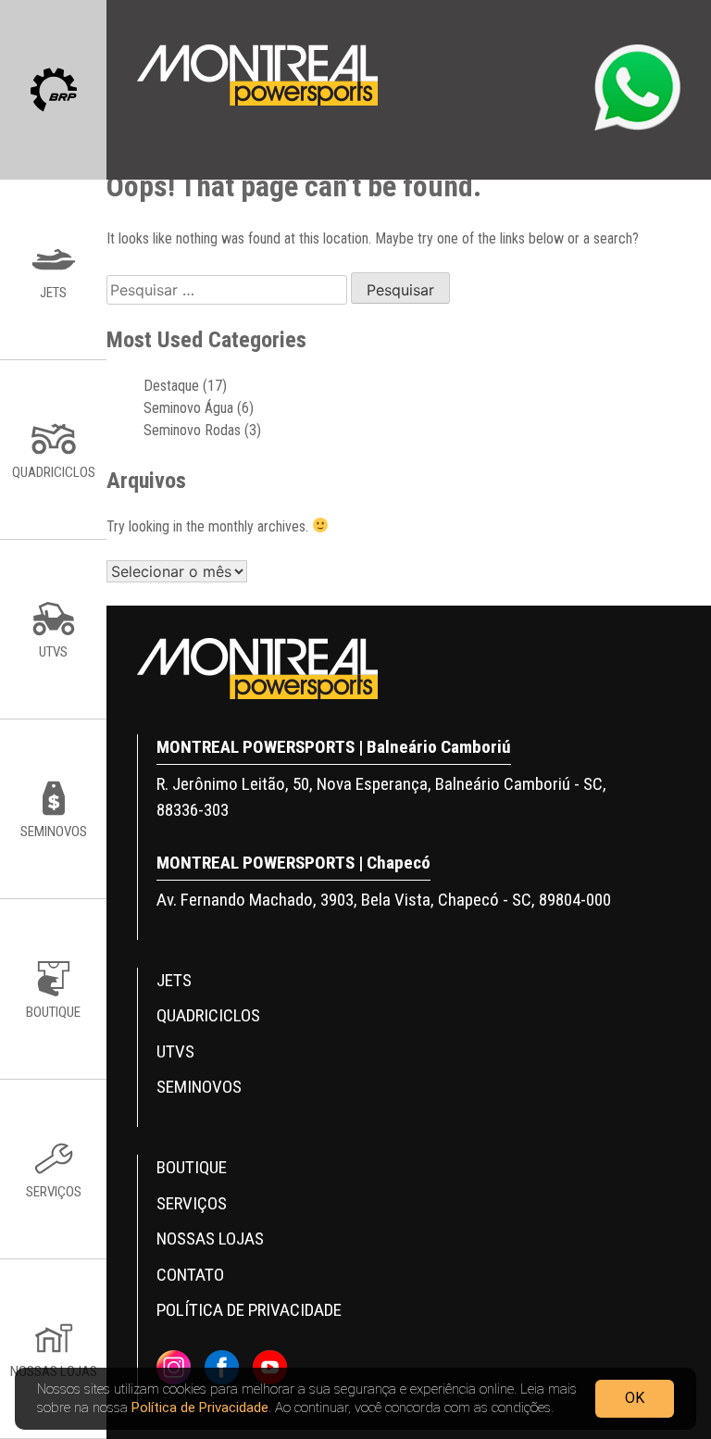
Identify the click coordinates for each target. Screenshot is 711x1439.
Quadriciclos (208, 1015)
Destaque (171, 385)
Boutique (191, 1167)
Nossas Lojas (210, 1238)
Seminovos (199, 1086)
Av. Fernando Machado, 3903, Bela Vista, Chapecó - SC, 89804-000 (383, 899)
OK (634, 1398)
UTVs (175, 1051)
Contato (190, 1274)
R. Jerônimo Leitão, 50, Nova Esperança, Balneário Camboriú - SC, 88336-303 (381, 797)
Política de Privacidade (199, 1407)
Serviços (191, 1203)
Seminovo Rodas (192, 430)
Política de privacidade (249, 1309)
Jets (174, 980)
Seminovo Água (188, 408)
